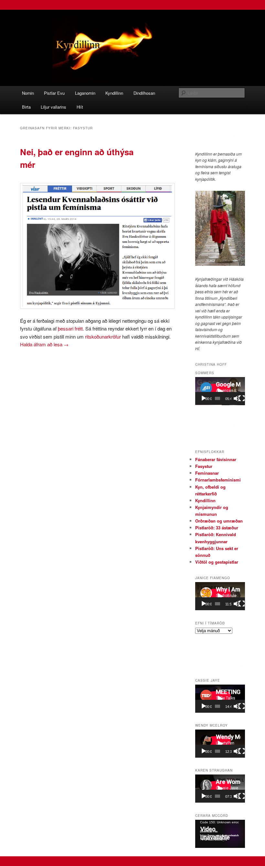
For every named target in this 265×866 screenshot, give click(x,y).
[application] (220, 391)
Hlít (80, 107)
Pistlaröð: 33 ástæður (216, 528)
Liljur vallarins (53, 107)
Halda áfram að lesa (44, 344)
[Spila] (203, 398)
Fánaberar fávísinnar (215, 459)
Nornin (28, 93)
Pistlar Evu (54, 93)
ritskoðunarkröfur (103, 336)
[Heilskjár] (241, 398)
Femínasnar (207, 473)
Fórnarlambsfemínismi (218, 480)
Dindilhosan (144, 93)
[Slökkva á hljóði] (236, 398)
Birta (26, 107)
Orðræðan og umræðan (219, 521)
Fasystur (203, 466)
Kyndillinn (114, 93)
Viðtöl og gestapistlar (216, 562)
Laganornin (85, 93)
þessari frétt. (71, 328)
